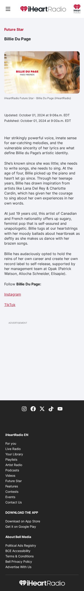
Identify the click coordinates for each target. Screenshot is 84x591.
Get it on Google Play (20, 526)
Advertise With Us (18, 567)
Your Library (14, 454)
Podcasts (12, 470)
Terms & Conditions (19, 556)
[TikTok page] (51, 408)
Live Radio (13, 449)
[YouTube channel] (60, 408)
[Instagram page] (24, 408)
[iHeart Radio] (77, 8)
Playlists (11, 459)
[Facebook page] (33, 408)
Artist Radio (13, 465)
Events (10, 497)
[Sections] (8, 8)
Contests (11, 491)
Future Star (14, 29)
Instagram (12, 294)
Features (11, 486)
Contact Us (13, 502)
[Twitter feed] (42, 408)
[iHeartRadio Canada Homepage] (43, 9)
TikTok (9, 305)
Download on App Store (22, 521)
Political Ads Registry (20, 545)
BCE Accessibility (17, 551)
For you (10, 443)
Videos (10, 475)
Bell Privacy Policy (18, 561)
